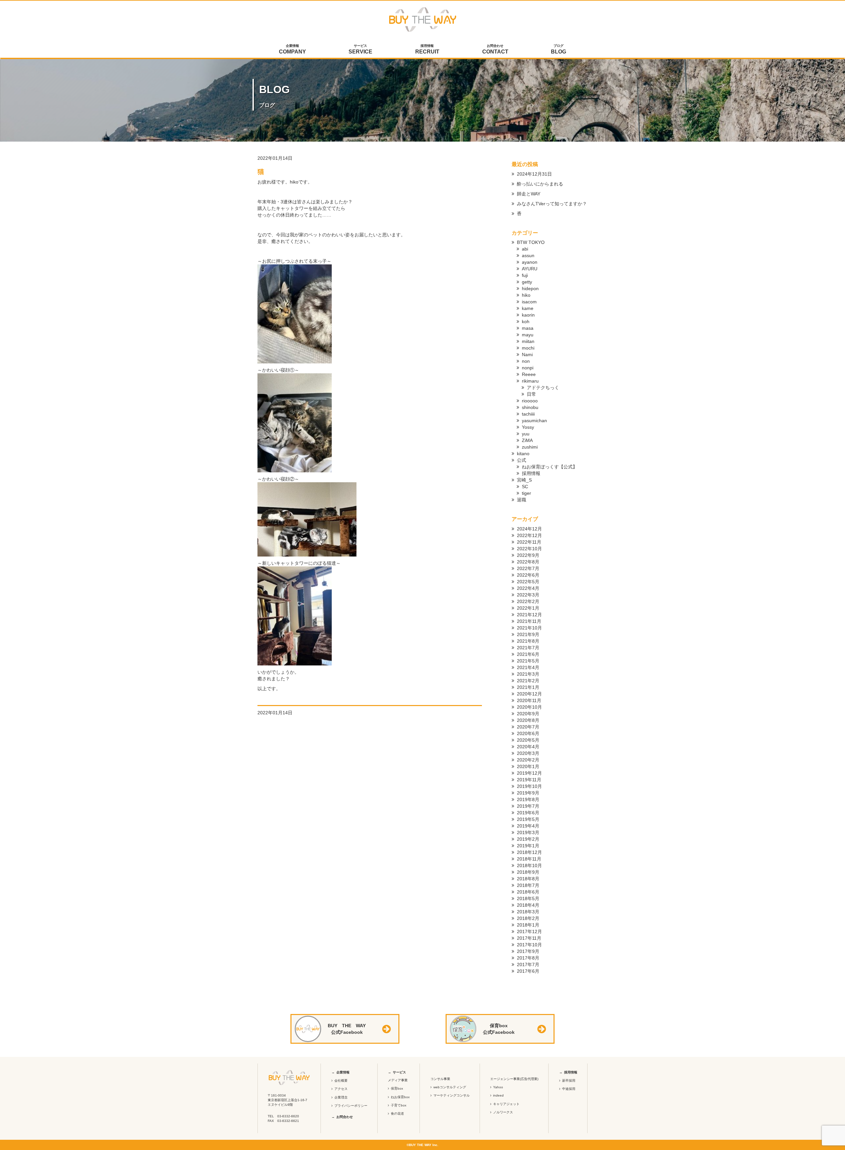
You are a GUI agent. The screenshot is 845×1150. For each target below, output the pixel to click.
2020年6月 (528, 733)
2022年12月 (529, 535)
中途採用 (568, 1089)
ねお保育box (400, 1097)
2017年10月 (529, 944)
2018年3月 (528, 911)
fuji (525, 275)
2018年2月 (528, 918)
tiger (526, 493)
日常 (531, 394)
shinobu (530, 407)
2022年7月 (528, 568)
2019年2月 (528, 839)
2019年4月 (528, 826)
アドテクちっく (543, 387)
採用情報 (427, 49)
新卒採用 (568, 1080)
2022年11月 (529, 542)
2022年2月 (528, 601)
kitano (523, 453)
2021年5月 (528, 660)
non (526, 361)
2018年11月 (529, 859)
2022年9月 (528, 555)
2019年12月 (529, 773)
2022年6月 (528, 575)
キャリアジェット (506, 1104)
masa (527, 328)
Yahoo (498, 1087)
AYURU (529, 268)
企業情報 (292, 49)
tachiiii (528, 414)
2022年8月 (528, 561)
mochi (528, 348)
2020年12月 (529, 693)
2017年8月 (528, 958)
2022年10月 (529, 548)
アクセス (341, 1089)
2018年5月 (528, 898)
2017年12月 (529, 931)
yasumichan (534, 420)
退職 (521, 499)
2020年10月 (529, 707)
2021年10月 (529, 627)
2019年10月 (529, 786)
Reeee (529, 374)
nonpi (527, 367)
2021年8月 (528, 641)
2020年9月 (528, 713)
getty (527, 282)
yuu (525, 433)
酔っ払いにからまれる (540, 183)
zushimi (530, 447)
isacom (529, 301)
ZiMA (527, 440)
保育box (397, 1088)
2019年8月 (528, 799)
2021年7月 (528, 647)
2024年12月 (529, 528)
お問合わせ (495, 49)
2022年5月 (528, 581)
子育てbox (398, 1105)
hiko (526, 295)
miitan (528, 341)
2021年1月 (528, 687)
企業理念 (341, 1097)
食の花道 (397, 1113)
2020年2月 (528, 759)
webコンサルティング (449, 1087)
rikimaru (530, 381)
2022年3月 (528, 594)
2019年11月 (529, 779)
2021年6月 (528, 654)
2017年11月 (529, 938)
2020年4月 (528, 746)
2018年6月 (528, 892)
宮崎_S (524, 480)
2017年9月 (528, 951)
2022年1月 (528, 608)
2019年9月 (528, 792)
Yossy (528, 427)
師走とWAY (528, 193)
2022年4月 (528, 588)
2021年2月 (528, 680)
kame (527, 308)
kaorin (528, 315)
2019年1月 (528, 845)
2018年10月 (529, 865)
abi (525, 249)
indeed (498, 1095)
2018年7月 (528, 885)
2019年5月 (528, 819)
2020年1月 (528, 766)
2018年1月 (528, 925)
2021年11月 (529, 621)
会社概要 (341, 1080)
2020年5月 (528, 740)
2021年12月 (529, 614)
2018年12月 (529, 852)
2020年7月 (528, 726)
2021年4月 (528, 667)
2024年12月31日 (534, 174)
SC (525, 486)
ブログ (558, 49)
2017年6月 (528, 971)
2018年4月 (528, 905)
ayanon (529, 262)
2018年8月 (528, 878)
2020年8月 (528, 720)
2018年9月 (528, 872)
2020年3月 (528, 753)
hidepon (530, 288)
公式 (521, 460)
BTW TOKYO (531, 242)
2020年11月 (529, 700)
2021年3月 (528, 674)
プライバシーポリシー (350, 1105)
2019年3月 (528, 832)
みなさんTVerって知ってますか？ (552, 203)
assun (528, 255)
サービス (360, 49)
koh (525, 321)
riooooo (530, 400)
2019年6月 (528, 812)
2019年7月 (528, 806)
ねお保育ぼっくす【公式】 (549, 466)
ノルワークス (503, 1112)
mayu (527, 334)
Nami (527, 354)
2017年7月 (528, 964)
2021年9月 (528, 634)
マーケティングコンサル (451, 1095)
